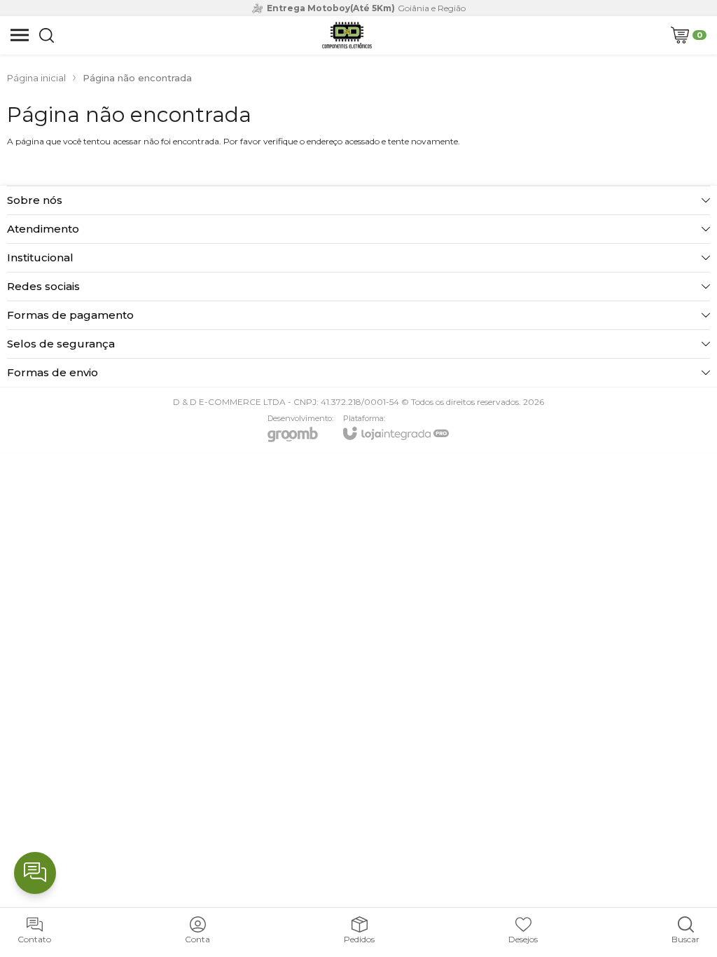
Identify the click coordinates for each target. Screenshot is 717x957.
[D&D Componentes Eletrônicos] (346, 35)
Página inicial (36, 77)
